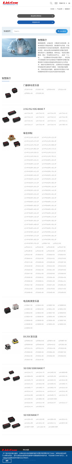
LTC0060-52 (39, 255)
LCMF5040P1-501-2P (49, 209)
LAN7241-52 (40, 113)
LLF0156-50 (28, 255)
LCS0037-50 (62, 320)
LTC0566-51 (62, 281)
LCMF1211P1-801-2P (31, 149)
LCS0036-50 (51, 320)
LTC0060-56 (28, 258)
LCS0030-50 (40, 317)
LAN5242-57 (51, 403)
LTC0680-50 (28, 292)
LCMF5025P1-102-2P (31, 190)
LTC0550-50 (28, 281)
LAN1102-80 (40, 419)
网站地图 (26, 450)
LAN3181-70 (28, 380)
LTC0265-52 (51, 258)
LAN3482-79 (40, 388)
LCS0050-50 (40, 324)
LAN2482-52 (28, 399)
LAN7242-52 (40, 117)
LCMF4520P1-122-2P (31, 164)
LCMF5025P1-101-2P (49, 187)
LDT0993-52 (51, 344)
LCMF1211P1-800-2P (49, 145)
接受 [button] (7, 460)
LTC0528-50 (51, 273)
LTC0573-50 (28, 89)
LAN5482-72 (51, 395)
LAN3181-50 (51, 376)
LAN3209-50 (40, 380)
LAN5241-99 (28, 406)
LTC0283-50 (40, 262)
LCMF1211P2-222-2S (49, 152)
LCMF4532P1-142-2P (31, 179)
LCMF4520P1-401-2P (49, 168)
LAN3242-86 (28, 403)
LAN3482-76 (63, 384)
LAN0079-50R (29, 427)
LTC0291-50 (40, 266)
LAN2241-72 (28, 372)
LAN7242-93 (51, 125)
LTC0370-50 (62, 270)
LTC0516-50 (40, 273)
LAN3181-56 (63, 376)
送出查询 (63, 31)
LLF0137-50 (61, 247)
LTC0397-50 (28, 273)
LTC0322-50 (40, 270)
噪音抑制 (27, 133)
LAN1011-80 (28, 423)
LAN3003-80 (63, 372)
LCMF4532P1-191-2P (31, 183)
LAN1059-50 (28, 419)
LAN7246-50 (63, 117)
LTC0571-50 (51, 285)
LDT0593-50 (51, 89)
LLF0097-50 (46, 243)
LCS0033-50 (28, 320)
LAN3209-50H (52, 399)
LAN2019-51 (63, 419)
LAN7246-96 (51, 121)
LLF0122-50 (57, 243)
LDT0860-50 (40, 341)
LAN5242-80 (28, 395)
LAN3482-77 (28, 388)
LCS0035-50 (40, 320)
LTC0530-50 (62, 273)
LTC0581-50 (62, 285)
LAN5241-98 (63, 391)
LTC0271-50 (28, 262)
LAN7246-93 (40, 121)
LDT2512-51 (28, 348)
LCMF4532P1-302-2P (49, 183)
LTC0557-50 (40, 89)
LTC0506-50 (51, 352)
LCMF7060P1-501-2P (49, 224)
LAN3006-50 (40, 399)
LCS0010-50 (40, 309)
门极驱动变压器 (31, 85)
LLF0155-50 (61, 251)
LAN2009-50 (51, 419)
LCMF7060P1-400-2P (31, 224)
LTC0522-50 (28, 356)
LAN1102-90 (41, 427)
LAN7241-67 (28, 125)
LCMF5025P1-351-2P (49, 194)
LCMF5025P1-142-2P (49, 190)
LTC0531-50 (40, 356)
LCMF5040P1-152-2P (31, 202)
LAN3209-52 (51, 380)
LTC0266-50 (62, 89)
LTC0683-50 (62, 292)
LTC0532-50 (51, 356)
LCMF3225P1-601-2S (31, 160)
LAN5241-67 (63, 403)
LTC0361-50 (51, 270)
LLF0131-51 (28, 247)
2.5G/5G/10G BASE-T (34, 109)
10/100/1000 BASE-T (34, 368)
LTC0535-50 (28, 277)
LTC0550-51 (40, 281)
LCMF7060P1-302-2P (49, 221)
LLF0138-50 (28, 251)
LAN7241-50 (28, 113)
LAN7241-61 (63, 121)
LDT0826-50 (28, 93)
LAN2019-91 (51, 423)
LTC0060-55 (62, 255)
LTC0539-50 (62, 277)
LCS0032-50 (62, 317)
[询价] (56, 3)
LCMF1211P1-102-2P (31, 137)
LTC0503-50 (28, 352)
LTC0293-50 (62, 266)
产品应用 (59, 9)
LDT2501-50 (62, 344)
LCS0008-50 (62, 305)
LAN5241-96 (40, 391)
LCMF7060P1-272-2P (49, 217)
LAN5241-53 (63, 388)
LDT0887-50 (62, 341)
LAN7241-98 (40, 125)
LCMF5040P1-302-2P (31, 205)
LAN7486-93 (63, 125)
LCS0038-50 (28, 324)
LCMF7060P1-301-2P (31, 221)
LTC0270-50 (62, 258)
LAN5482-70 (40, 395)
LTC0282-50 (40, 93)
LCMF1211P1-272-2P (31, 141)
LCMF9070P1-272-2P (31, 236)
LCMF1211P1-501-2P (49, 141)
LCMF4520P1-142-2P (49, 164)
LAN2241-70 (63, 395)
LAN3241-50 (63, 380)
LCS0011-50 (51, 309)
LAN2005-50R (53, 427)
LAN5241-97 (51, 391)
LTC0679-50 (62, 289)
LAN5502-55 (40, 406)
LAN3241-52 (28, 384)
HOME (52, 9)
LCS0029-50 (28, 317)
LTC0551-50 (51, 281)
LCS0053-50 (28, 328)
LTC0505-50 (40, 352)
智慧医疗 (67, 9)
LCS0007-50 (51, 305)
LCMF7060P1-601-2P (31, 228)
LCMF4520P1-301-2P (31, 168)
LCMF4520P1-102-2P (49, 160)
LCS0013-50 (28, 313)
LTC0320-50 (28, 270)
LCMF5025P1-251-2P (31, 194)
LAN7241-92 (63, 113)
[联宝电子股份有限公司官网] (10, 3)
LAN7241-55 (51, 113)
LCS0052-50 (62, 324)
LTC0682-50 (51, 292)
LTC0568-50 (40, 285)
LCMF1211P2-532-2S (31, 156)
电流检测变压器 (31, 301)
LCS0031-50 (51, 317)
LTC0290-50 (28, 266)
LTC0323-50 (62, 348)
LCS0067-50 (28, 305)
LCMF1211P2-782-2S (49, 156)
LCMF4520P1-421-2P (31, 171)
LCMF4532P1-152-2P (49, 179)
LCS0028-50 (62, 313)
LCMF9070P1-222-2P (49, 232)
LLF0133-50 (50, 247)
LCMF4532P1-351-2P (31, 187)
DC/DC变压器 (30, 336)
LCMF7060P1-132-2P (31, 217)
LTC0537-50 (28, 360)
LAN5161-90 (40, 403)
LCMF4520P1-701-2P (49, 171)
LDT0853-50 (28, 341)
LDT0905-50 (40, 344)
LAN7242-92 (51, 117)
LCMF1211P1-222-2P (49, 137)
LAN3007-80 (40, 376)
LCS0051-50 (51, 324)
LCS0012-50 (62, 309)
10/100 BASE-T (31, 415)
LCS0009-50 (28, 309)
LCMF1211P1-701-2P (31, 145)
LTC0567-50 (28, 285)
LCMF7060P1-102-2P (49, 213)
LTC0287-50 (62, 262)
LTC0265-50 (40, 258)
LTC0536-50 (51, 277)
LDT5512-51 (40, 348)
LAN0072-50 (63, 423)
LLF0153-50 (50, 251)
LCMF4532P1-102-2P (49, 175)
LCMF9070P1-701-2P (31, 243)
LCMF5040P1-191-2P (49, 202)
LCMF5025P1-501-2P (31, 198)
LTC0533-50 (62, 356)
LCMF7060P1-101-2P (31, 213)
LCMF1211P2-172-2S (49, 149)
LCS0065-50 (40, 305)
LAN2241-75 (40, 372)
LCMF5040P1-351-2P (49, 205)
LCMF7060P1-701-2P (49, 228)
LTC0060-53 (51, 255)
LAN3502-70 (51, 388)
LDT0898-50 (28, 344)
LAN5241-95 (28, 391)
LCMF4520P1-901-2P (31, 175)
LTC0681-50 (40, 292)
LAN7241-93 (28, 117)
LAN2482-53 (51, 372)
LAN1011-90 (40, 423)
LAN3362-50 (40, 384)
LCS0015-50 (40, 313)
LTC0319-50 (51, 348)
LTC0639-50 (40, 360)
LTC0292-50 (51, 266)
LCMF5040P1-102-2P (49, 198)
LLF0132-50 (39, 247)
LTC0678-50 (51, 289)
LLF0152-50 (39, 251)
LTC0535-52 (40, 277)
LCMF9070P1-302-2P (31, 239)
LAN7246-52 (28, 121)
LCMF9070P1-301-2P (49, 236)
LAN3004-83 (28, 376)
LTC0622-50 (28, 289)
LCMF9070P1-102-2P (31, 232)
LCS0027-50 (51, 313)
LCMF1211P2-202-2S (31, 152)
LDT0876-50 (51, 341)
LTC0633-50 (40, 289)
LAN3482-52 (51, 384)
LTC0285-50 (51, 262)
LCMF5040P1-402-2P (31, 209)
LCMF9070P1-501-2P (49, 239)
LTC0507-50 (62, 352)
